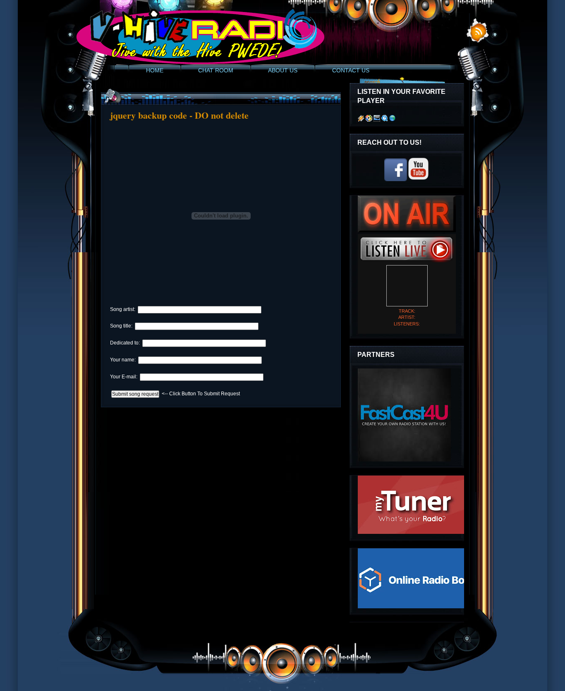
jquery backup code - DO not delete (179, 115)
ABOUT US (282, 70)
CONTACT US (350, 70)
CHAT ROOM (215, 70)
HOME (154, 70)
